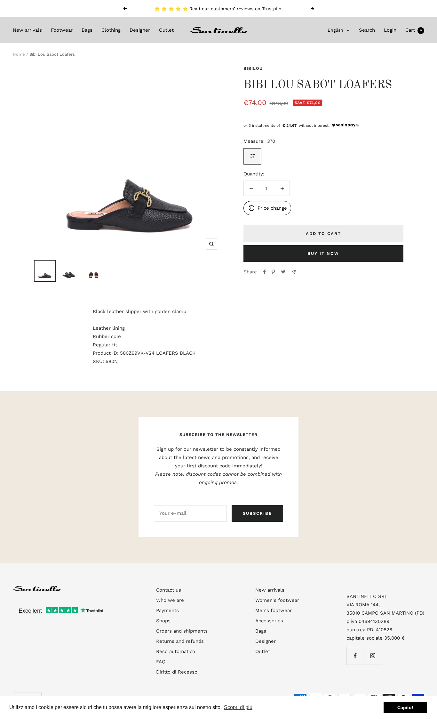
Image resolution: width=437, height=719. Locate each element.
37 (252, 156)
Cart (413, 30)
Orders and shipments (182, 631)
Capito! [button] (405, 707)
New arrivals (27, 30)
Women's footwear (277, 600)
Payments (167, 610)
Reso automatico (175, 651)
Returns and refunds (180, 641)
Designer (140, 30)
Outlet (166, 30)
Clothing (111, 30)
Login (390, 30)
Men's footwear (273, 610)
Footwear (62, 30)
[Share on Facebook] (264, 272)
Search (367, 30)
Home (19, 54)
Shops (163, 621)
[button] (267, 208)
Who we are (170, 600)
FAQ (160, 662)
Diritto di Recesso (176, 672)
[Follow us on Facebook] (355, 656)
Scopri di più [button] (238, 707)
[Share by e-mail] (294, 272)
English (335, 30)
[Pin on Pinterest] (273, 272)
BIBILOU (253, 68)
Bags (87, 30)
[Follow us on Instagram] (373, 656)
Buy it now (323, 253)
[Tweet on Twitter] (283, 272)
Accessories (269, 621)
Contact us (168, 590)
